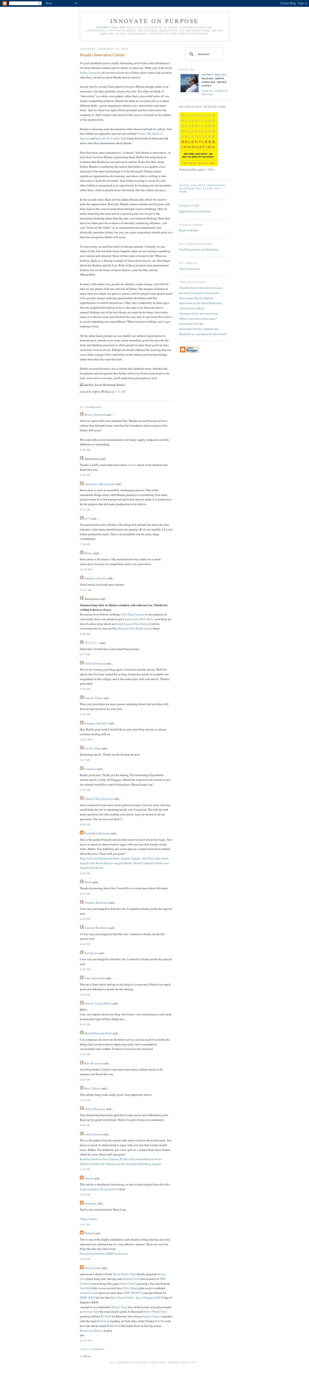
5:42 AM (85, 714)
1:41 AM (85, 1169)
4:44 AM (85, 944)
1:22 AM (85, 1054)
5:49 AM (85, 689)
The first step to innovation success (200, 288)
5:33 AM (85, 790)
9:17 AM (85, 509)
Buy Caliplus (92, 1088)
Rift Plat (160, 1321)
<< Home (85, 1356)
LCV (87, 518)
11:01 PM (86, 590)
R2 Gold (106, 1316)
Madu (88, 882)
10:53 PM (86, 739)
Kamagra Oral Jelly (96, 723)
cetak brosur (136, 1159)
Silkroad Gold (131, 1279)
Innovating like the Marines (196, 298)
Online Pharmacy (94, 1109)
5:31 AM (120, 392)
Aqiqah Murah (122, 863)
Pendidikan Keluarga (97, 833)
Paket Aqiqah (121, 858)
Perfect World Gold (154, 1311)
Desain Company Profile (148, 863)
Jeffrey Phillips (214, 74)
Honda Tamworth (94, 415)
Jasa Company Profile (115, 1159)
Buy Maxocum (93, 1063)
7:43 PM (85, 1194)
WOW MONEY (132, 1293)
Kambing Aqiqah (150, 1164)
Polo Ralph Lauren (132, 614)
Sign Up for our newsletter (195, 211)
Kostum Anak (153, 1159)
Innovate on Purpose (154, 21)
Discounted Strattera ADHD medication (104, 1253)
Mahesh (89, 1233)
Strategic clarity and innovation (198, 313)
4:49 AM (85, 449)
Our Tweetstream (189, 269)
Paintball (85, 1164)
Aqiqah (135, 858)
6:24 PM (85, 969)
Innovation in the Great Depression (200, 303)
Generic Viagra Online (98, 1003)
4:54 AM (85, 824)
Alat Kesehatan (103, 858)
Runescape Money (91, 1330)
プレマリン (91, 643)
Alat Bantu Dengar (101, 863)
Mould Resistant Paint (98, 1033)
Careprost (90, 769)
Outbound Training (103, 1164)
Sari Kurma (96, 868)
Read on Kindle (189, 230)
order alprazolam (94, 978)
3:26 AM (85, 873)
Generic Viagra (93, 698)
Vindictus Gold (89, 1293)
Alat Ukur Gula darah (154, 858)
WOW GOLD (87, 1297)
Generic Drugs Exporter (98, 799)
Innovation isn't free (191, 323)
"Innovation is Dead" (192, 308)
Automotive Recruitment (99, 484)
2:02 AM (85, 1079)
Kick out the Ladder (107, 138)
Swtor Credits (92, 1268)
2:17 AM (85, 760)
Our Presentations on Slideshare (198, 249)
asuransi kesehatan (127, 1164)
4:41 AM (85, 893)
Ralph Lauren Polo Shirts (138, 619)
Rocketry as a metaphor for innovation (202, 334)
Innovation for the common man (199, 329)
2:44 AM (85, 994)
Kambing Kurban (90, 1159)
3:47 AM (85, 1224)
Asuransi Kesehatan (96, 903)
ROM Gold (113, 1326)
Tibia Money (131, 1288)
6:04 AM (85, 1125)
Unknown (90, 1203)
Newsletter (189, 205)
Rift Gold (103, 1321)
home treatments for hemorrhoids (100, 1189)
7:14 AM (85, 544)
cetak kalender (93, 1134)
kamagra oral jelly (95, 578)
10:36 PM (86, 569)
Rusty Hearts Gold (124, 1274)
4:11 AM (85, 1259)
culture (131, 465)
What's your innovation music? (198, 319)
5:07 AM (85, 654)
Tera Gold (86, 1288)
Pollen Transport (90, 72)
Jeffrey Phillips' (111, 27)
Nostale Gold (91, 1311)
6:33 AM (85, 1024)
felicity (88, 1178)
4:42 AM (85, 919)
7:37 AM (85, 1100)
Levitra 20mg (92, 748)
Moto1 (88, 553)
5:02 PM (85, 475)
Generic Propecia (94, 663)
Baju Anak (86, 858)
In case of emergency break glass (199, 293)
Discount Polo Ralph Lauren (135, 628)
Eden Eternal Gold (122, 1297)
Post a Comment (93, 1349)
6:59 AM (85, 634)
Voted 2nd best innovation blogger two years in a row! (202, 188)
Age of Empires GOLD (149, 1297)
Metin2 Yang (119, 1307)
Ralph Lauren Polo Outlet (131, 624)
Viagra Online (88, 1219)
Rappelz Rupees (152, 1316)
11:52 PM (86, 1340)
